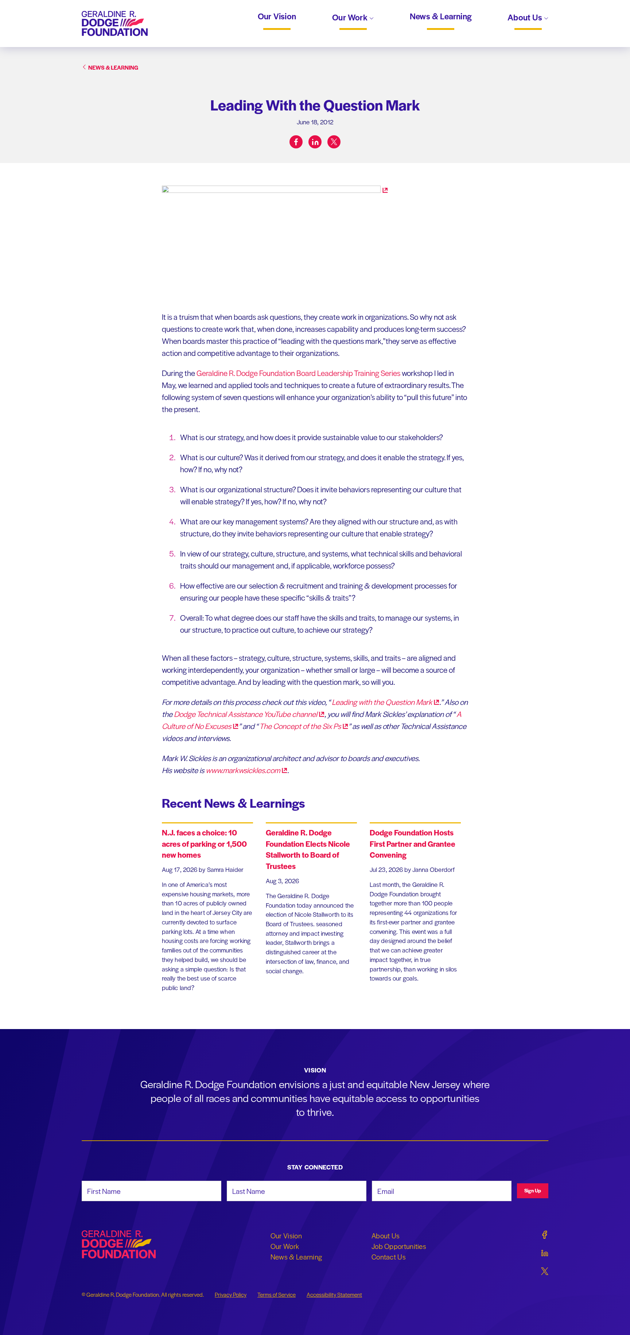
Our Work (350, 18)
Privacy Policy (230, 1295)
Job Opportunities (399, 1246)
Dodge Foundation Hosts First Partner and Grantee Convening (412, 843)
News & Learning (440, 16)
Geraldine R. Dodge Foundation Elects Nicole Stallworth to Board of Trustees (308, 849)
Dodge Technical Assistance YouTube (245, 714)
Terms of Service (276, 1295)
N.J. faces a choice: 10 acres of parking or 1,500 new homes (204, 843)
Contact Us (389, 1256)
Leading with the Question (381, 701)
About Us (526, 18)
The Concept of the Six (299, 726)
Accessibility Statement (334, 1295)
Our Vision (277, 16)
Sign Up (532, 1190)
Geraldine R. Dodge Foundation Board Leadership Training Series (298, 373)
